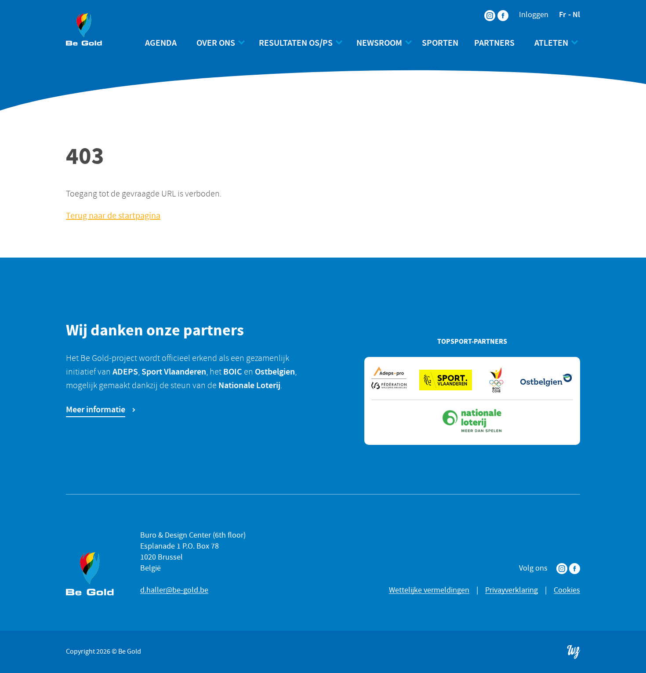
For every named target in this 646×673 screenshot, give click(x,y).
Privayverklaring (511, 590)
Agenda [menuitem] (161, 42)
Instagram (561, 568)
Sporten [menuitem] (440, 42)
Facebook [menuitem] (497, 9)
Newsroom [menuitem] (379, 42)
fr (562, 14)
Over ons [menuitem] (215, 42)
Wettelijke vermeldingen (429, 590)
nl (576, 14)
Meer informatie (95, 409)
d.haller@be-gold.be (174, 590)
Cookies (567, 590)
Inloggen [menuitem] (533, 15)
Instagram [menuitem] (484, 9)
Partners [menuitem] (494, 42)
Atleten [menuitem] (551, 42)
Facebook (574, 568)
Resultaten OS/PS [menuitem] (296, 42)
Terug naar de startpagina (113, 215)
